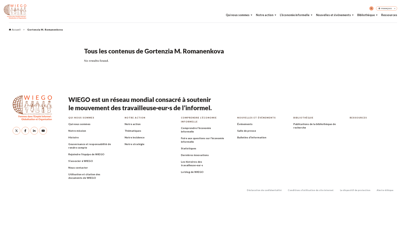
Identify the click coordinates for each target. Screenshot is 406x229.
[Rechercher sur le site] (371, 8)
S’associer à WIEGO (80, 160)
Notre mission (77, 130)
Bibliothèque (366, 15)
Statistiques (188, 148)
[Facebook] (25, 131)
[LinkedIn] (34, 131)
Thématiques (133, 130)
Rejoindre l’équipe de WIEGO (86, 154)
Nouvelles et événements (333, 15)
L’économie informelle (295, 15)
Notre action (264, 15)
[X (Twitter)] (16, 131)
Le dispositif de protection (355, 190)
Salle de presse (246, 130)
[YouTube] (43, 131)
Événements (245, 123)
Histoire (73, 137)
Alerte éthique (385, 190)
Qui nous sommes (238, 15)
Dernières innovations (195, 154)
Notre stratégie (134, 144)
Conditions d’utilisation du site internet (311, 190)
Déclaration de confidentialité (264, 190)
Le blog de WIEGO (192, 171)
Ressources (389, 15)
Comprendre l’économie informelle (199, 119)
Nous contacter (78, 167)
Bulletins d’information (251, 137)
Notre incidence (135, 137)
